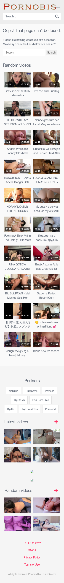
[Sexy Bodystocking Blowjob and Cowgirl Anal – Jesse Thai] (17, 454)
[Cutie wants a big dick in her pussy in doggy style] (46, 436)
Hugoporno (32, 391)
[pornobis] (29, 6)
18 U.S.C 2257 (32, 543)
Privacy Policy (32, 557)
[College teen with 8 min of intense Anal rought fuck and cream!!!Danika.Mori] (46, 505)
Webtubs (13, 391)
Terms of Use (32, 564)
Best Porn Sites (40, 400)
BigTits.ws (19, 400)
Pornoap (49, 391)
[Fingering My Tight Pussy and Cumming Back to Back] (17, 436)
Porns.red (50, 409)
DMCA (32, 550)
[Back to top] (58, 575)
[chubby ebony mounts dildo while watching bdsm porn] (46, 454)
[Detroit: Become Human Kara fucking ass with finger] (46, 523)
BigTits (10, 409)
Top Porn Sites (30, 409)
